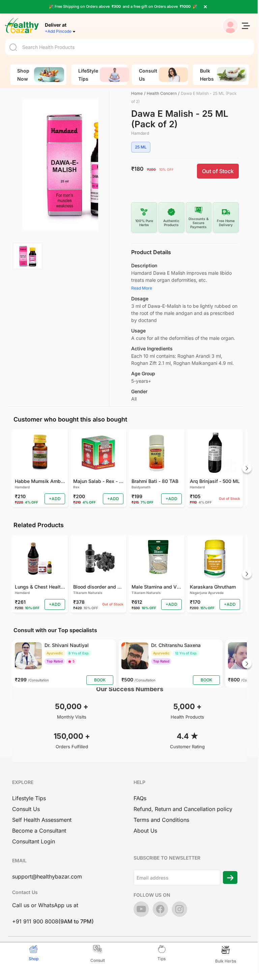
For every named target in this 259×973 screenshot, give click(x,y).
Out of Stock (218, 171)
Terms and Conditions (161, 819)
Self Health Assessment (41, 819)
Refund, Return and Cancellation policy (183, 809)
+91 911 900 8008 (35, 921)
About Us (145, 830)
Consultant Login (33, 841)
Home (137, 93)
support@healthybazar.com (47, 876)
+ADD (55, 498)
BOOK (100, 679)
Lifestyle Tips (29, 798)
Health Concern (162, 93)
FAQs (140, 798)
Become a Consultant (39, 830)
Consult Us (26, 809)
